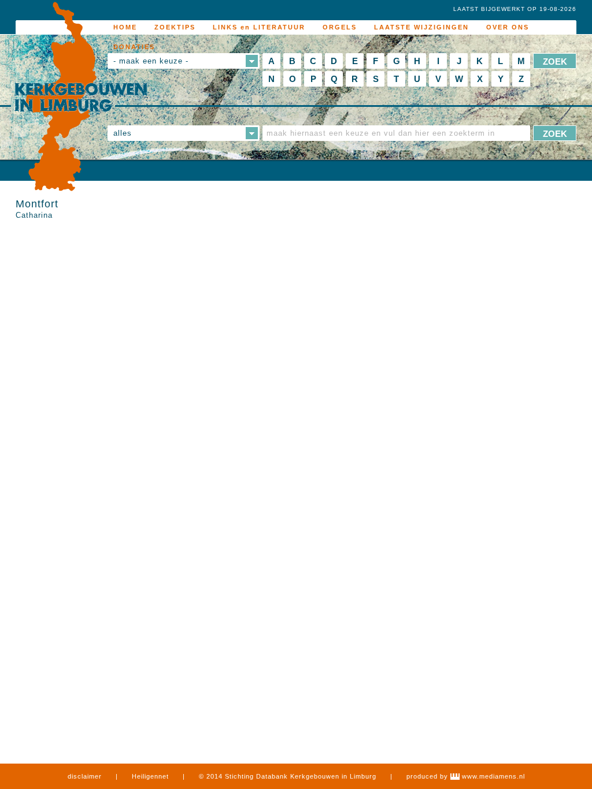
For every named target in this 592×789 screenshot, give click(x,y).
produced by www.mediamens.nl (465, 776)
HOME (125, 27)
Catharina (34, 215)
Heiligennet (150, 776)
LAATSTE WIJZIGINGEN (421, 27)
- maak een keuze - (150, 61)
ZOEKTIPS (174, 27)
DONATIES (134, 46)
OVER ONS (507, 27)
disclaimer (85, 776)
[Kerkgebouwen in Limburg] (80, 97)
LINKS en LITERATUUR (259, 27)
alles (122, 133)
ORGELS (340, 27)
